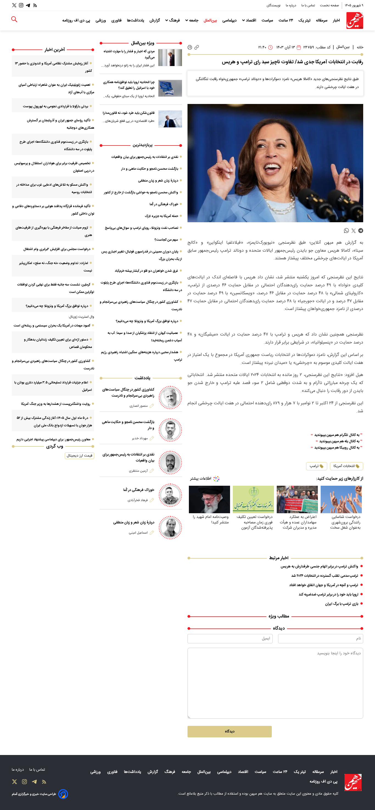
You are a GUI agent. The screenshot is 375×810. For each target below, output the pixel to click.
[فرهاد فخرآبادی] (170, 495)
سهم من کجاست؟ (166, 240)
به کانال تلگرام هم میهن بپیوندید (336, 435)
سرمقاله (322, 20)
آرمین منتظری (138, 471)
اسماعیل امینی (138, 533)
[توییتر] (14, 5)
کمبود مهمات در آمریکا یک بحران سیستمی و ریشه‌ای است (52, 325)
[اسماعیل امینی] (170, 527)
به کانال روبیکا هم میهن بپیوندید (336, 448)
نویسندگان (274, 5)
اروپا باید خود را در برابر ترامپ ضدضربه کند (328, 595)
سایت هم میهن (260, 794)
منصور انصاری (139, 406)
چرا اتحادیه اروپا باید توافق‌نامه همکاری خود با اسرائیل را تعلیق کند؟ (129, 85)
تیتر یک (305, 20)
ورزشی (101, 20)
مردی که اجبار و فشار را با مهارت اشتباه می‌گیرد (129, 54)
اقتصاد (251, 20)
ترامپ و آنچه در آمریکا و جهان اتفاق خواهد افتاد (323, 585)
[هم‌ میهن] (353, 782)
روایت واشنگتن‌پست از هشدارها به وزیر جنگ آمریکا (55, 404)
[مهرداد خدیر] (170, 430)
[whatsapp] (346, 231)
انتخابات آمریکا (344, 466)
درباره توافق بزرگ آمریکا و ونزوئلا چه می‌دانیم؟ (147, 321)
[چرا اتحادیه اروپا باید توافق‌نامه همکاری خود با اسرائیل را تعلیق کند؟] (170, 88)
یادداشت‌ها (136, 20)
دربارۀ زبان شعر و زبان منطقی (158, 180)
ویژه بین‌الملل (142, 43)
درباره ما (291, 5)
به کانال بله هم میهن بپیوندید (339, 441)
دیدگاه (229, 732)
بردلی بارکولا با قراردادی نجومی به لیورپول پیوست (55, 106)
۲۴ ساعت (286, 20)
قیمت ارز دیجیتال (79, 456)
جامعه (193, 20)
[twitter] (353, 231)
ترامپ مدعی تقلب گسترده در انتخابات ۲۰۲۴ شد (324, 576)
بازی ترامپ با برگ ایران (341, 604)
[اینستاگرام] (21, 5)
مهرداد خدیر (140, 438)
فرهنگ (174, 20)
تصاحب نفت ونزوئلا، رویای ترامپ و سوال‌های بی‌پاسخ (141, 228)
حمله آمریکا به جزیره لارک (161, 216)
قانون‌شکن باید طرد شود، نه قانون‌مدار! (129, 113)
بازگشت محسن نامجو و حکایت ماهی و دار (149, 169)
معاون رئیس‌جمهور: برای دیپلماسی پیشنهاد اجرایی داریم (53, 439)
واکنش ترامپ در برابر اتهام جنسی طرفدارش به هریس (319, 567)
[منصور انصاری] (170, 397)
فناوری (117, 20)
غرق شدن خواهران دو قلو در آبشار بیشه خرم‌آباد (146, 271)
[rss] (35, 5)
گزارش (155, 20)
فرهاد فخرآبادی (138, 500)
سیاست (268, 20)
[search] (14, 19)
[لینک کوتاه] (196, 47)
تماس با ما (308, 5)
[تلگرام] (28, 5)
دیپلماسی (230, 20)
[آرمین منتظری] (170, 462)
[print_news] (190, 48)
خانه (360, 47)
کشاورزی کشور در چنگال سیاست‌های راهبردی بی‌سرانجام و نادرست (128, 393)
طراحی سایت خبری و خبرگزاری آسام (34, 794)
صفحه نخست (329, 5)
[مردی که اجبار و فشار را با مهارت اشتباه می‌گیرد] (170, 57)
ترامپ (314, 466)
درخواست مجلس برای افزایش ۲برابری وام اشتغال (56, 249)
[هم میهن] (354, 20)
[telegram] (360, 231)
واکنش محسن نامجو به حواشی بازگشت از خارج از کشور (141, 192)
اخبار (337, 20)
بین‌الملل (211, 20)
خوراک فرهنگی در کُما (164, 204)
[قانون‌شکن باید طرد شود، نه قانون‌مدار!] (170, 119)
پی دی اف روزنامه (76, 20)
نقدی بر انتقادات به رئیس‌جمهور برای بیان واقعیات (144, 157)
